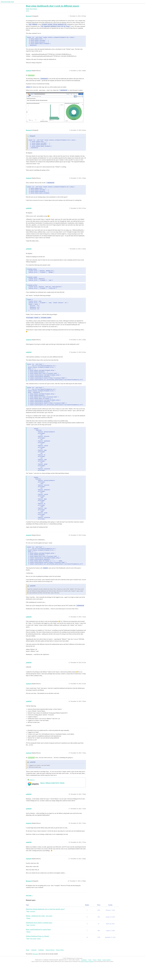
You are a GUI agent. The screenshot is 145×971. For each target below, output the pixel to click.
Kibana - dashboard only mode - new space (39, 916)
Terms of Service (50, 950)
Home (27, 950)
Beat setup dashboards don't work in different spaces (52, 6)
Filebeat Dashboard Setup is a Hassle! (37, 936)
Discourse (35, 954)
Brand (99, 959)
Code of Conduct (106, 959)
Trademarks (84, 959)
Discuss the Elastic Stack (7, 1)
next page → (29, 895)
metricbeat (32, 911)
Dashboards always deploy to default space (39, 922)
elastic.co (32, 779)
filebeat (39, 938)
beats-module (33, 938)
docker (27, 10)
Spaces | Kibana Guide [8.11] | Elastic (52, 783)
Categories (34, 950)
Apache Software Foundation (87, 961)
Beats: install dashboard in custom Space (38, 929)
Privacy (95, 959)
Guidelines (41, 950)
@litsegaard (31, 75)
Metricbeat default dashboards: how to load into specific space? (45, 909)
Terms (89, 959)
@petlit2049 (31, 757)
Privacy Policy (60, 950)
